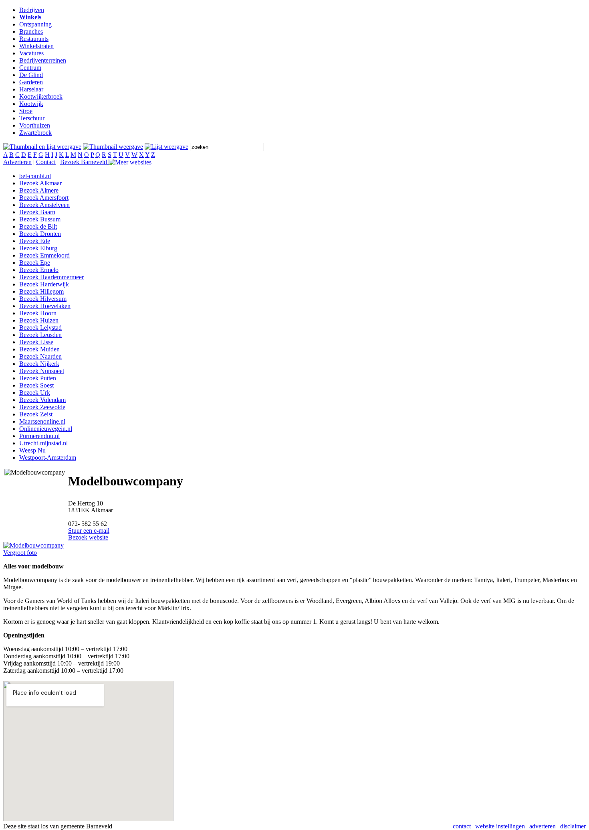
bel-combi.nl (35, 175)
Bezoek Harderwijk (44, 284)
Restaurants (33, 38)
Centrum (30, 67)
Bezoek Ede (34, 240)
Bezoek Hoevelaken (45, 305)
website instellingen (500, 826)
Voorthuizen (34, 125)
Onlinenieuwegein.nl (45, 428)
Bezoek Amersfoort (44, 197)
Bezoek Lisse (36, 342)
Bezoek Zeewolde (42, 407)
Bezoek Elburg (38, 248)
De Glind (31, 74)
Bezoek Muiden (39, 349)
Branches (31, 31)
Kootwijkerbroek (41, 96)
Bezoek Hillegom (41, 291)
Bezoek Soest (36, 385)
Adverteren (17, 161)
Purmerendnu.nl (39, 435)
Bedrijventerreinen (42, 60)
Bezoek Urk (34, 392)
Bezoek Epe (34, 262)
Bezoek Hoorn (37, 313)
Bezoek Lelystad (40, 327)
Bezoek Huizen (38, 320)
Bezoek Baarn (37, 212)
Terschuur (31, 118)
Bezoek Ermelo (38, 269)
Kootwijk (31, 103)
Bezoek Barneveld (84, 161)
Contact (46, 161)
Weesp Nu (32, 450)
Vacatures (31, 53)
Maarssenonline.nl (42, 421)
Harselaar (31, 89)
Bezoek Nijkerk (39, 363)
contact (462, 826)
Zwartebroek (35, 132)
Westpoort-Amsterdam (47, 457)
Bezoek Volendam (42, 399)
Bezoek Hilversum (43, 298)
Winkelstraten (36, 46)
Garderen (31, 82)
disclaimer (573, 826)
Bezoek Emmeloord (44, 255)
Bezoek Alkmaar (40, 183)
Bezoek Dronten (40, 233)
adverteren (542, 826)
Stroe (25, 111)
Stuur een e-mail (88, 530)
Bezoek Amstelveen (44, 204)
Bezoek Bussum (40, 219)
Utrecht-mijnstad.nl (43, 443)
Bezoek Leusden (40, 334)
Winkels (30, 17)
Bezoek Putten (37, 378)
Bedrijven (31, 9)
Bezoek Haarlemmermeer (51, 277)
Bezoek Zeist (35, 414)
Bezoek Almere (38, 190)
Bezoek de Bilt (38, 226)
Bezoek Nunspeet (41, 370)
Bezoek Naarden (40, 356)
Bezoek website (88, 537)
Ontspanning (35, 24)
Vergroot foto (20, 552)
